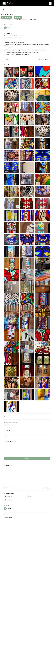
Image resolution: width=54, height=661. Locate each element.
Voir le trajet (46, 488)
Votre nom (6, 425)
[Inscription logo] (3, 10)
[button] (50, 3)
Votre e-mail (7, 430)
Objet (5, 436)
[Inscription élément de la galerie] (11, 71)
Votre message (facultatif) (10, 441)
